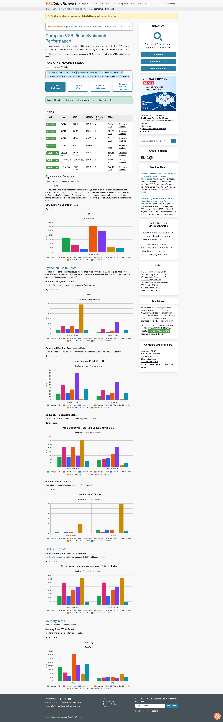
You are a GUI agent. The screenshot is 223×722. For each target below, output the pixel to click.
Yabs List (145, 131)
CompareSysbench (55, 86)
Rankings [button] (83, 3)
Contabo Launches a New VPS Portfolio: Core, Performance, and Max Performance (158, 176)
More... (143, 367)
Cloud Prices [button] (96, 3)
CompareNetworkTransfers (122, 87)
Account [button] (171, 3)
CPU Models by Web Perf (151, 280)
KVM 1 (63, 131)
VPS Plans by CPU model (151, 285)
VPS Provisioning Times (150, 288)
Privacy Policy (108, 701)
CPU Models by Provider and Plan (154, 282)
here (165, 254)
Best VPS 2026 (158, 61)
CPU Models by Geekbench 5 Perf (154, 274)
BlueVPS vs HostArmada (150, 354)
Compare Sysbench (82, 9)
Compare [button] (122, 3)
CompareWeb (78, 86)
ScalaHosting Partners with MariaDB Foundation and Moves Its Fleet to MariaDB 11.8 (156, 201)
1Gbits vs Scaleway (148, 359)
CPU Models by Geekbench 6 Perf (154, 277)
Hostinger (51, 124)
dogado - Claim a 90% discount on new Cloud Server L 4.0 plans (94, 26)
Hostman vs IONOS (148, 351)
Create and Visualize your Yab (154, 129)
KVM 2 (63, 124)
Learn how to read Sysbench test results (63, 181)
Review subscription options (146, 711)
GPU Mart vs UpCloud (149, 362)
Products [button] (149, 3)
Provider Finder (158, 68)
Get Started (146, 126)
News (140, 3)
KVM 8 (63, 145)
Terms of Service (110, 704)
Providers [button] (110, 3)
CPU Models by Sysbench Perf (153, 272)
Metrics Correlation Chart (151, 290)
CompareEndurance (100, 86)
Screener (158, 54)
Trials (133, 3)
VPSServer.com (78, 717)
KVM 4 (63, 138)
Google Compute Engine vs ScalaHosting (157, 364)
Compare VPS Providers (62, 9)
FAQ (104, 699)
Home (47, 9)
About (105, 707)
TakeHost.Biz (52, 153)
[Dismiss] (48, 15)
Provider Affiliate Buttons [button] (159, 331)
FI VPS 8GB (65, 167)
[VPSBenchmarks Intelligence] (217, 716)
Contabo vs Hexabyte (149, 356)
